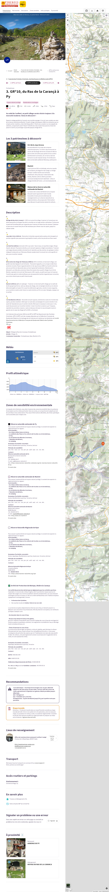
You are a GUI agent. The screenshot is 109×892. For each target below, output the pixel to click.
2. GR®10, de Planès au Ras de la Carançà (17, 83)
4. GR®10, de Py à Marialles (50, 83)
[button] (67, 20)
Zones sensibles (34, 11)
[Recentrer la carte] (67, 25)
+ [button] (67, 15)
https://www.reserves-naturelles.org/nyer (23, 576)
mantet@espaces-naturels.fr (21, 516)
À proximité (54, 11)
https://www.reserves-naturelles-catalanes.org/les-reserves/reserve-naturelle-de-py (33, 466)
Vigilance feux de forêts (29, 720)
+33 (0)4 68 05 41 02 (20, 751)
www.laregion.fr (39, 766)
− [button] (67, 17)
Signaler (52, 823)
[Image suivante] (62, 36)
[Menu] (105, 4)
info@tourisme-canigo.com (23, 749)
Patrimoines (16, 11)
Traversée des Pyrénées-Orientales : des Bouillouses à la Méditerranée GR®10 (31, 71)
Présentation (7, 11)
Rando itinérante (16, 71)
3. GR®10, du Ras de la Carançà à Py (33, 83)
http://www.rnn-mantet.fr (19, 518)
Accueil (10, 71)
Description (24, 11)
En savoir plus (12, 470)
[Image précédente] (2, 36)
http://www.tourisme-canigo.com (24, 747)
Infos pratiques (45, 11)
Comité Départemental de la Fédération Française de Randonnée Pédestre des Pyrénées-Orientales (32, 323)
